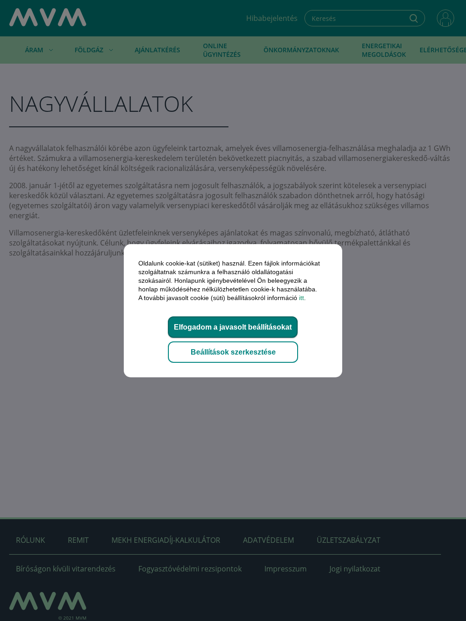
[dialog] (233, 310)
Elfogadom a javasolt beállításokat (233, 327)
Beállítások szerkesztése (233, 352)
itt (301, 297)
